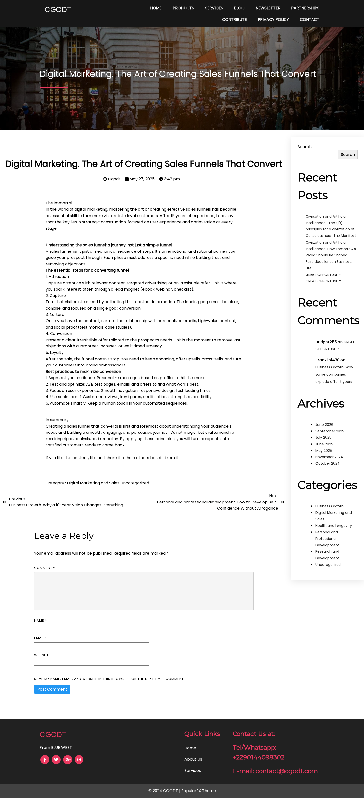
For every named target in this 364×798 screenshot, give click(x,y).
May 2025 (323, 450)
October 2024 (327, 463)
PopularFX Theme (198, 791)
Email (40, 638)
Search (305, 147)
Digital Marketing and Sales (93, 483)
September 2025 (329, 431)
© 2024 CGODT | (164, 791)
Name (40, 620)
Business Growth (329, 506)
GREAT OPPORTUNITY (323, 274)
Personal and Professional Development (327, 538)
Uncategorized (134, 483)
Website (41, 655)
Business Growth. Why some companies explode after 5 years (334, 374)
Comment (44, 567)
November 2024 (329, 457)
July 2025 (323, 437)
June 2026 (324, 424)
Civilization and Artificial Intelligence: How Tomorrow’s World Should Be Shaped (331, 249)
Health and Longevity (333, 525)
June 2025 (324, 444)
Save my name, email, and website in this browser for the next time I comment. (109, 678)
